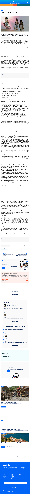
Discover (4, 477)
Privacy (12, 491)
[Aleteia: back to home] (15, 2)
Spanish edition (17, 242)
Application (12, 475)
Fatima (5, 249)
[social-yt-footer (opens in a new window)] (12, 487)
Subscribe (15, 482)
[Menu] (5, 2)
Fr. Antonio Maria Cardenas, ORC (12, 13)
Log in (17, 291)
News (4, 474)
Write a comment (15, 294)
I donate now (4, 279)
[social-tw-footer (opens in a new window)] (15, 487)
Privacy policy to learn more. (14, 266)
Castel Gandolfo (3, 433)
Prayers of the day (6, 359)
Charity (2, 386)
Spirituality (4, 476)
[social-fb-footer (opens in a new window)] (14, 487)
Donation (12, 478)
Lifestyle (4, 475)
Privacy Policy (8, 491)
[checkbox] (7, 369)
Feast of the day (5, 353)
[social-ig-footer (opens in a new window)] (17, 487)
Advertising (12, 479)
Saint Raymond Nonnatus (17, 3)
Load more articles (15, 321)
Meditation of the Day (7, 356)
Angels (2, 249)
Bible (2, 420)
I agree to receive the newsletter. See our (9, 266)
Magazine (12, 476)
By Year (20, 474)
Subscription (12, 477)
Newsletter (12, 474)
